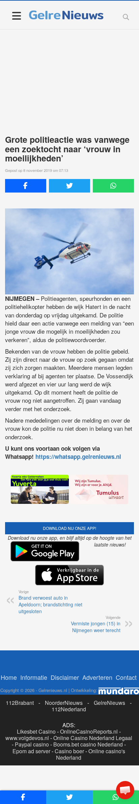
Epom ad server (31, 751)
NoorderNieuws (64, 703)
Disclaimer (65, 677)
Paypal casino (32, 744)
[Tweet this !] (69, 186)
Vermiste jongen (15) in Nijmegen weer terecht (95, 624)
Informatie (33, 677)
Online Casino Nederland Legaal (92, 738)
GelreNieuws (109, 703)
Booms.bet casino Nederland (88, 744)
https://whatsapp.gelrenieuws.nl (78, 456)
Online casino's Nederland (90, 754)
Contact (126, 677)
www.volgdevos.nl (27, 738)
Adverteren (97, 677)
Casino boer (69, 751)
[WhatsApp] (113, 186)
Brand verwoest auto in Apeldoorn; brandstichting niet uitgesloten (50, 602)
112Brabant (20, 703)
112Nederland (69, 709)
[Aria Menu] (16, 15)
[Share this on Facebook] (25, 186)
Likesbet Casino (36, 731)
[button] (125, 790)
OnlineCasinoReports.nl (89, 731)
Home (9, 677)
